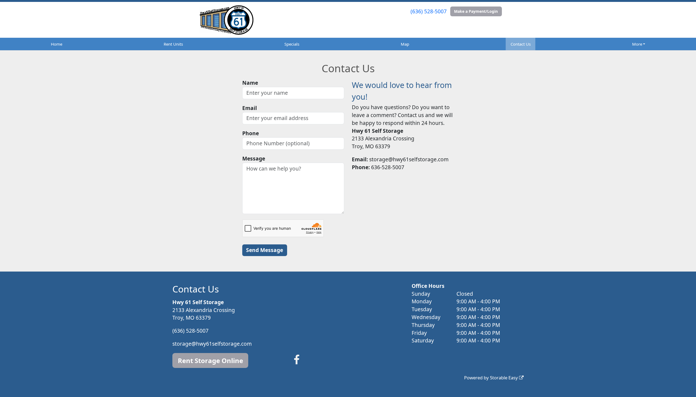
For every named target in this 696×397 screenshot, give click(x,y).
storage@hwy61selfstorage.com (212, 343)
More (637, 44)
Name (250, 82)
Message (253, 158)
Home (56, 44)
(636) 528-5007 (429, 11)
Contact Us (521, 44)
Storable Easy (504, 377)
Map (405, 44)
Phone (250, 133)
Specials (291, 44)
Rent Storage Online (210, 360)
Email (249, 108)
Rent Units (173, 44)
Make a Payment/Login (476, 11)
